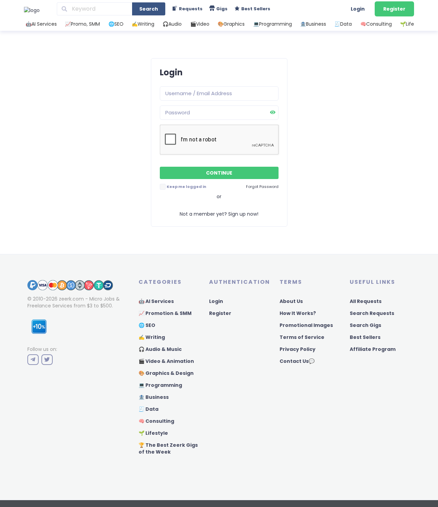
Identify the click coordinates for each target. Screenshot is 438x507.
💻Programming (272, 24)
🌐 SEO (147, 325)
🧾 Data (148, 409)
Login (358, 8)
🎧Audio (172, 24)
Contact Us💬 (297, 361)
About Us (291, 301)
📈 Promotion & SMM (165, 313)
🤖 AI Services (156, 301)
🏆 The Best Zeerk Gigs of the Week (168, 448)
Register (394, 8)
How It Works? (298, 313)
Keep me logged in (186, 186)
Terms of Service (302, 337)
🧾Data (343, 24)
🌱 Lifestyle (153, 433)
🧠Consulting (376, 24)
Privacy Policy (297, 349)
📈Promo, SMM (82, 24)
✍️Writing (143, 24)
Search (148, 8)
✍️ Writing (152, 337)
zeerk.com (71, 298)
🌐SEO (116, 24)
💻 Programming (160, 385)
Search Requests (372, 313)
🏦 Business (154, 397)
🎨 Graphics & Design (166, 373)
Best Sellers (365, 337)
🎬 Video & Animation (166, 361)
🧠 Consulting (156, 421)
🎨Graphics (231, 24)
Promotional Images (306, 325)
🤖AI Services (41, 24)
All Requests (366, 301)
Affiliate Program (373, 349)
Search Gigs (365, 325)
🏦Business (313, 24)
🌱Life (407, 24)
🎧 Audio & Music (160, 349)
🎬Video (199, 24)
